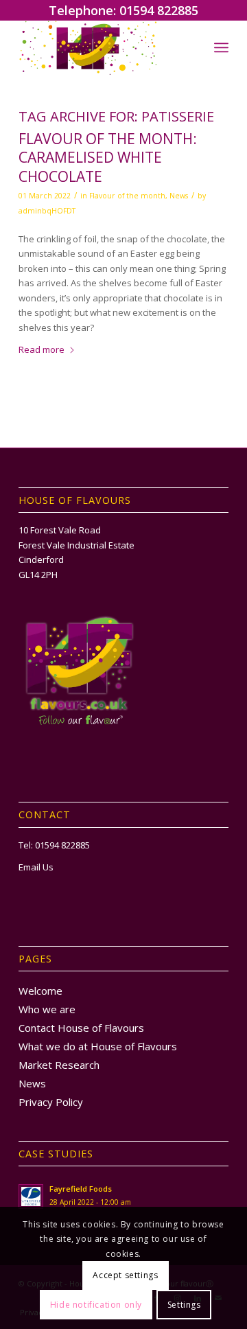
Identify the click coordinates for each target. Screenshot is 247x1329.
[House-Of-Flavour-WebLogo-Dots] (103, 47)
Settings (184, 1304)
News (178, 195)
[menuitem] (221, 47)
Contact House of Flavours (81, 1028)
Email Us (36, 867)
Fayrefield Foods (80, 1188)
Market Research (59, 1065)
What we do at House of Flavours (98, 1046)
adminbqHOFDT (47, 211)
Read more (41, 349)
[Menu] (221, 47)
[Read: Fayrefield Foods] (31, 1196)
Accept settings (125, 1275)
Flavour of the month (127, 195)
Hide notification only (96, 1304)
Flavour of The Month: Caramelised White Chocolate (108, 157)
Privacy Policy (51, 1102)
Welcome (40, 990)
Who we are (47, 1009)
